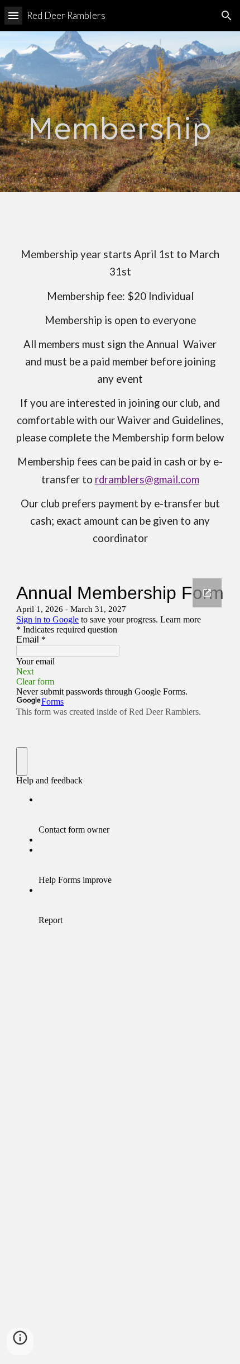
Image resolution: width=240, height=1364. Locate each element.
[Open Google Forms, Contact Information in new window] (207, 592)
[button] (13, 15)
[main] (120, 112)
